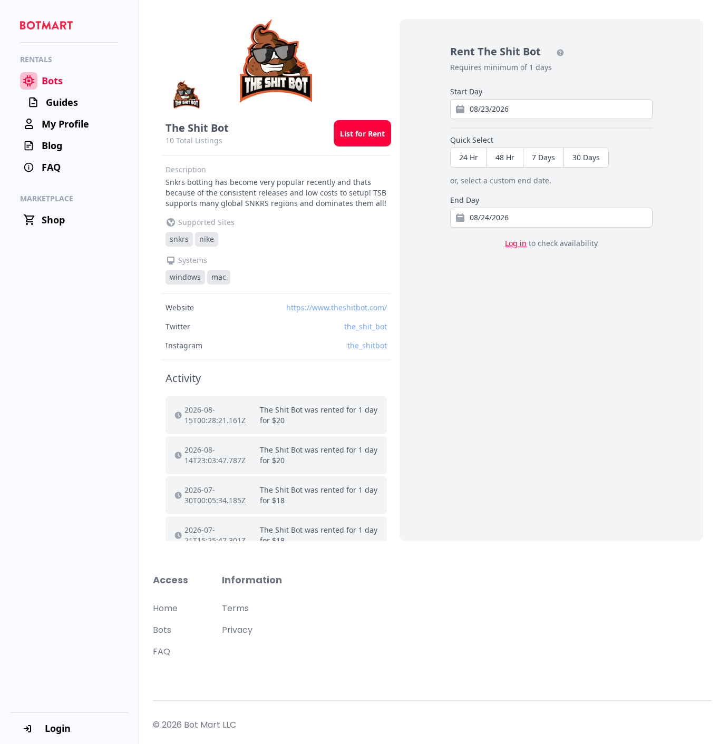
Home (165, 608)
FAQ (161, 651)
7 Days (543, 157)
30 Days (586, 157)
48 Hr (504, 157)
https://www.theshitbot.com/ (336, 307)
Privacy (237, 630)
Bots (162, 630)
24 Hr (468, 157)
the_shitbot (367, 345)
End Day (464, 200)
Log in (516, 243)
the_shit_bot (365, 326)
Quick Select (471, 140)
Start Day (466, 91)
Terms (235, 608)
